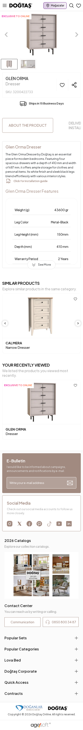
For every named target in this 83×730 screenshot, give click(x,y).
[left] (5, 323)
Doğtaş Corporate (20, 671)
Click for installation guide (31, 181)
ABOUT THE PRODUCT (28, 125)
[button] (6, 34)
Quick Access (16, 682)
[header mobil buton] (20, 5)
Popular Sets (15, 638)
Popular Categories (21, 649)
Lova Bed (12, 660)
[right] (78, 323)
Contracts (13, 693)
